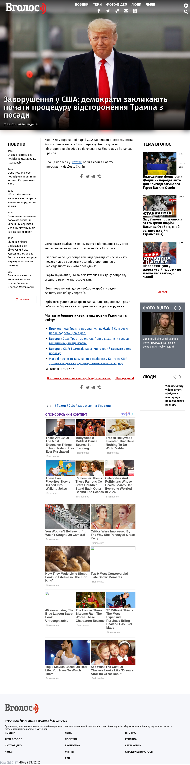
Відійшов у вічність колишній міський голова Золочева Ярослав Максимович (21, 281)
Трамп (61, 405)
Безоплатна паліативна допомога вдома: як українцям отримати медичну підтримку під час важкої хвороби (22, 224)
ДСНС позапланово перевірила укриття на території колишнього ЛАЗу (22, 178)
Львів (150, 4)
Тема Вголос (13, 739)
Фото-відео (13, 745)
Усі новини (22, 299)
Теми (97, 4)
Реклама (131, 739)
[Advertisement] (90, 211)
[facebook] (97, 11)
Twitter (77, 162)
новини (105, 405)
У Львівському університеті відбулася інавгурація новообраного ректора (174, 395)
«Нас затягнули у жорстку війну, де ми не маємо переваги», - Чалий (162, 271)
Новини (82, 4)
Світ (67, 758)
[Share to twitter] (87, 177)
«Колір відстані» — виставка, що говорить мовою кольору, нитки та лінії (22, 200)
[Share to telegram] (93, 177)
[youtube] (135, 11)
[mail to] (126, 11)
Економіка (72, 745)
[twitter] (107, 11)
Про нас (130, 732)
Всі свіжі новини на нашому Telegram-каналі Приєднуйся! (90, 378)
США (72, 405)
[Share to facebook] (81, 177)
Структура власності (139, 751)
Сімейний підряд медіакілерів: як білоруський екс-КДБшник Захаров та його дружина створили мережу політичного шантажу (22, 253)
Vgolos (26, 8)
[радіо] (186, 6)
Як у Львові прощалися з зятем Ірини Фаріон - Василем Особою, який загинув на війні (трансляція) (162, 226)
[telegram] (117, 11)
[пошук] (186, 12)
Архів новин (133, 745)
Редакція (32, 124)
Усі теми (163, 292)
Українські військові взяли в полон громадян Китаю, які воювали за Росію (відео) (160, 342)
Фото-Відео (116, 4)
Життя (69, 751)
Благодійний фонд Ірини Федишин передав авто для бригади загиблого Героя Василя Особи (163, 182)
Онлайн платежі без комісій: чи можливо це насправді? (22, 158)
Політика (71, 739)
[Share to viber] (99, 177)
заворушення (87, 405)
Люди (136, 4)
